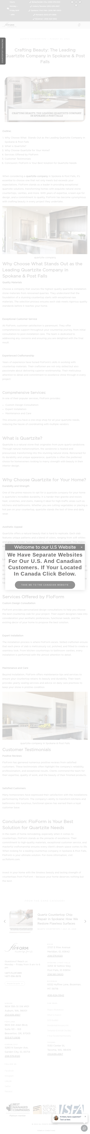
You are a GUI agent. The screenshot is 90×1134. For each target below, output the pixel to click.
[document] (45, 567)
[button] (81, 547)
